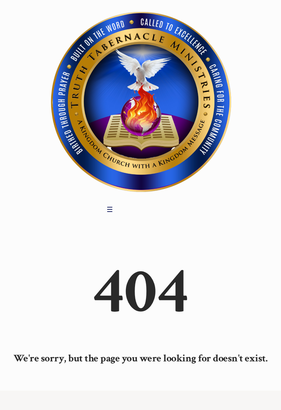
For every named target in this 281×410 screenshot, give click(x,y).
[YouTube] (143, 209)
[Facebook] (123, 209)
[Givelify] (153, 209)
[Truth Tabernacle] (140, 100)
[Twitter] (133, 209)
